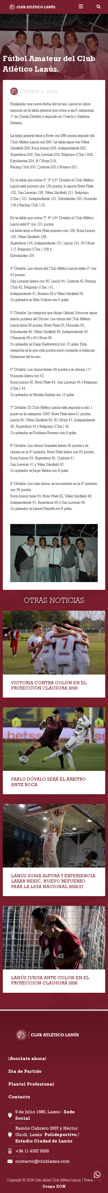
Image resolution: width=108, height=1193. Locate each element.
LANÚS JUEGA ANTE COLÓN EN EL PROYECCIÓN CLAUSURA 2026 (50, 980)
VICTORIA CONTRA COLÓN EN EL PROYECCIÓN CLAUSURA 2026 (49, 685)
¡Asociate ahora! (27, 1058)
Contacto (19, 1096)
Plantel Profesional (31, 1084)
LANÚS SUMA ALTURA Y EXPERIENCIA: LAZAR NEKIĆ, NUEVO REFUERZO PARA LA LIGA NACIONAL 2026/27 (53, 881)
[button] (98, 6)
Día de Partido (25, 1071)
